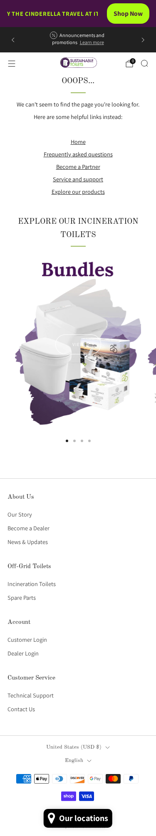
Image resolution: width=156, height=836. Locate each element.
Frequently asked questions (78, 154)
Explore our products (78, 191)
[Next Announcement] (143, 40)
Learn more (92, 42)
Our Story (19, 514)
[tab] (67, 441)
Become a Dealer (28, 528)
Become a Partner (78, 167)
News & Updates (27, 542)
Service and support (78, 179)
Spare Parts (21, 597)
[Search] (144, 63)
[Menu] (11, 63)
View (78, 344)
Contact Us (21, 709)
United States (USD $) (74, 747)
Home (78, 142)
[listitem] (77, 39)
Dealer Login (23, 653)
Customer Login (27, 639)
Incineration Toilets (31, 584)
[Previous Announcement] (13, 40)
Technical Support (30, 695)
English (74, 760)
